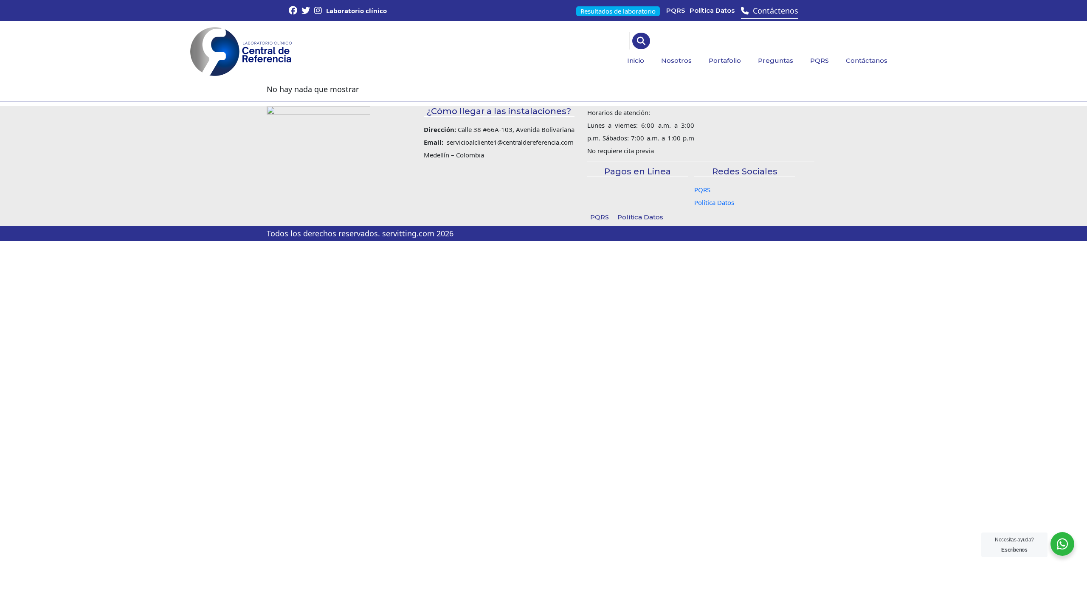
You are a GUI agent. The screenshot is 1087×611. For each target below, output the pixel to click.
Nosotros (676, 60)
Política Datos (712, 10)
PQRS (675, 10)
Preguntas (775, 60)
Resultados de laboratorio (618, 11)
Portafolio (725, 60)
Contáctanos (866, 60)
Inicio (635, 60)
